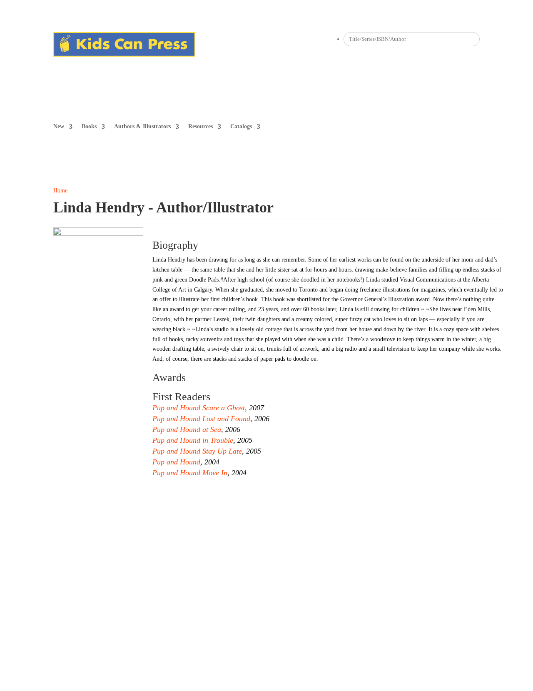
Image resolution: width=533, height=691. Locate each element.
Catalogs (241, 127)
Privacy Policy (239, 549)
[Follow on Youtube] (252, 38)
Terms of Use (282, 549)
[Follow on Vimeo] (268, 38)
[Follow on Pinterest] (235, 38)
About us (64, 549)
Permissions (99, 549)
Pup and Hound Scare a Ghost (198, 408)
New (58, 127)
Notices (204, 549)
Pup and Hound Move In (189, 473)
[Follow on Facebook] (202, 38)
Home (60, 190)
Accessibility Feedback (334, 549)
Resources (200, 127)
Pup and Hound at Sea (186, 429)
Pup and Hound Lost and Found (201, 418)
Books (89, 127)
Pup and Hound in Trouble (192, 440)
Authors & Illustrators (142, 127)
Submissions (136, 549)
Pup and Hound (176, 462)
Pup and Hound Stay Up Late (197, 451)
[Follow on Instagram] (218, 38)
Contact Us (173, 549)
